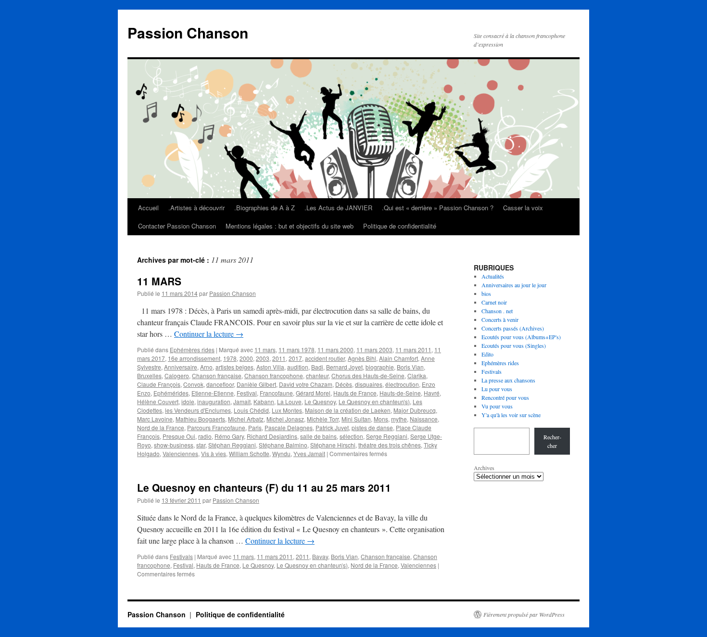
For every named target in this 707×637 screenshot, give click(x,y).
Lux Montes (287, 410)
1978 (230, 358)
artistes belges (234, 367)
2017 (295, 358)
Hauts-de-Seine (400, 393)
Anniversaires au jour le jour (513, 285)
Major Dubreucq (414, 410)
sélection (351, 436)
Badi (317, 367)
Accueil (148, 207)
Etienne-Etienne (212, 393)
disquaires (368, 384)
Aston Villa (270, 367)
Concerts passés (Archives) (512, 328)
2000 (246, 358)
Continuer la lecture (208, 334)
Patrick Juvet (332, 427)
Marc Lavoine (155, 419)
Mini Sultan (356, 419)
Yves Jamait (309, 453)
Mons (381, 419)
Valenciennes (180, 453)
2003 (262, 358)
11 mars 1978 (296, 349)
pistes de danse (372, 427)
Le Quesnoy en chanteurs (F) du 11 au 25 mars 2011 (264, 487)
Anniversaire (180, 367)
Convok (193, 384)
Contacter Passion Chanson (177, 225)
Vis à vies (213, 453)
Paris (255, 427)
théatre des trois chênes (389, 445)
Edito (487, 354)
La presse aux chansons (508, 380)
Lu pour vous (496, 389)
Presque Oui (179, 436)
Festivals (181, 556)
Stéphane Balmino (283, 445)
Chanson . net (497, 311)
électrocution (402, 384)
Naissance (424, 419)
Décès (343, 384)
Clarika (416, 375)
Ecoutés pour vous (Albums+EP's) (521, 337)
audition (297, 367)
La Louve (289, 401)
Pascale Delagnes (289, 427)
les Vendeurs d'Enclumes (198, 410)
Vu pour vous (497, 406)
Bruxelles (149, 375)
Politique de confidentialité (399, 225)
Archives (484, 467)
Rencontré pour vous (505, 397)
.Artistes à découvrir (196, 207)
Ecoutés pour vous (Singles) (513, 345)
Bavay (320, 556)
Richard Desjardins (272, 436)
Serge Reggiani (386, 436)
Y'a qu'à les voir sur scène (511, 415)
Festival (247, 393)
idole (187, 401)
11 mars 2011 (413, 349)
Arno (206, 367)
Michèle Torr (323, 419)
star (200, 445)
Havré (432, 393)
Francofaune (276, 393)
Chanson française (216, 375)
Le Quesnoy (320, 401)
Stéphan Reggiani (232, 445)
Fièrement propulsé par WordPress (524, 614)
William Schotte (249, 453)
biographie (380, 367)
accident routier (325, 358)
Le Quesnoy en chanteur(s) (374, 401)
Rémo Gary (229, 436)
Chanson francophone (273, 375)
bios (486, 293)
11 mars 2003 (374, 349)
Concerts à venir (499, 319)
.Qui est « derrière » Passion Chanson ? (437, 207)
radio (205, 436)
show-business (173, 445)
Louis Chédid (251, 410)
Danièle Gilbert (256, 384)
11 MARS (159, 281)
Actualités (492, 276)
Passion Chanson (187, 32)
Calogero (176, 375)
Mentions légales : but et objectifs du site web (290, 225)
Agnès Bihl (362, 358)
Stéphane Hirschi (332, 445)
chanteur (317, 375)
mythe (399, 419)
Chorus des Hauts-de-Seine (367, 375)
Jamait (242, 401)
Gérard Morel (313, 393)
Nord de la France (160, 427)
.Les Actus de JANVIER (338, 207)
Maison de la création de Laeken (348, 410)
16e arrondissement (194, 358)
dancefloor (220, 384)
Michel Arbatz (246, 419)
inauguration (213, 401)
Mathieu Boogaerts (200, 419)
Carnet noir (494, 302)
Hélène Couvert (157, 401)
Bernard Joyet (344, 367)
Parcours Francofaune (216, 427)
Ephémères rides (192, 349)
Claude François (158, 384)
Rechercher (552, 441)
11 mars (265, 349)
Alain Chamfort (398, 358)
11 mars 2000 (335, 349)
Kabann (263, 401)
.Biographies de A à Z (264, 207)
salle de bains (318, 436)
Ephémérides (171, 393)
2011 (279, 358)
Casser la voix (523, 207)
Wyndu (281, 453)
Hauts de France (355, 393)
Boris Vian (410, 367)
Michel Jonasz (285, 419)
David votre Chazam (305, 384)
